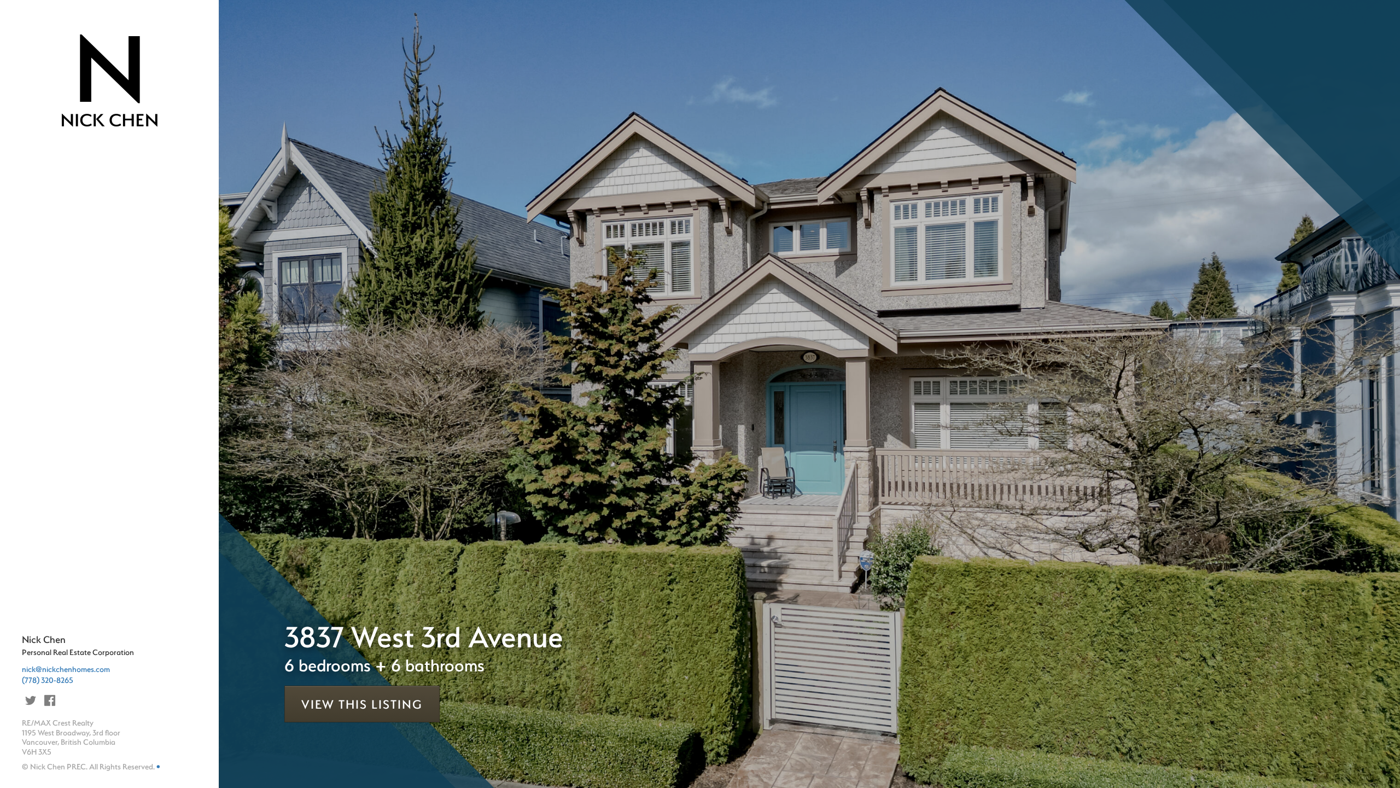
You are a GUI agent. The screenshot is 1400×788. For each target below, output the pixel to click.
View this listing (362, 704)
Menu (50, 164)
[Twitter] (30, 700)
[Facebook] (50, 700)
